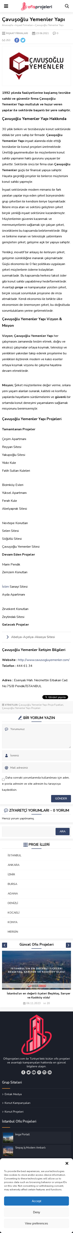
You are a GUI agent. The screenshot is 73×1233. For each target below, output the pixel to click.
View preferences (36, 1223)
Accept (36, 1201)
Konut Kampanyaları (17, 1103)
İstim (5, 586)
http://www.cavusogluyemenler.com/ (44, 660)
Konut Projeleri (14, 1111)
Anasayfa (7, 25)
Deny (36, 1212)
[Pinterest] (39, 1072)
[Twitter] (29, 1072)
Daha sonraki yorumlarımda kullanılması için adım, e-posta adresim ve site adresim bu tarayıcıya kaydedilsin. (35, 784)
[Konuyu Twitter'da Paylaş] (22, 40)
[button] (67, 1163)
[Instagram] (44, 1072)
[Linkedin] (50, 1072)
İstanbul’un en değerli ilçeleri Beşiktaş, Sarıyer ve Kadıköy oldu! (38, 995)
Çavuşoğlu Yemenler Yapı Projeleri (21, 708)
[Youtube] (34, 1072)
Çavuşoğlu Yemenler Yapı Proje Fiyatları (41, 704)
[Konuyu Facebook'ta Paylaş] (16, 40)
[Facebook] (23, 1072)
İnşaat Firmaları (24, 25)
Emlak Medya (13, 1094)
